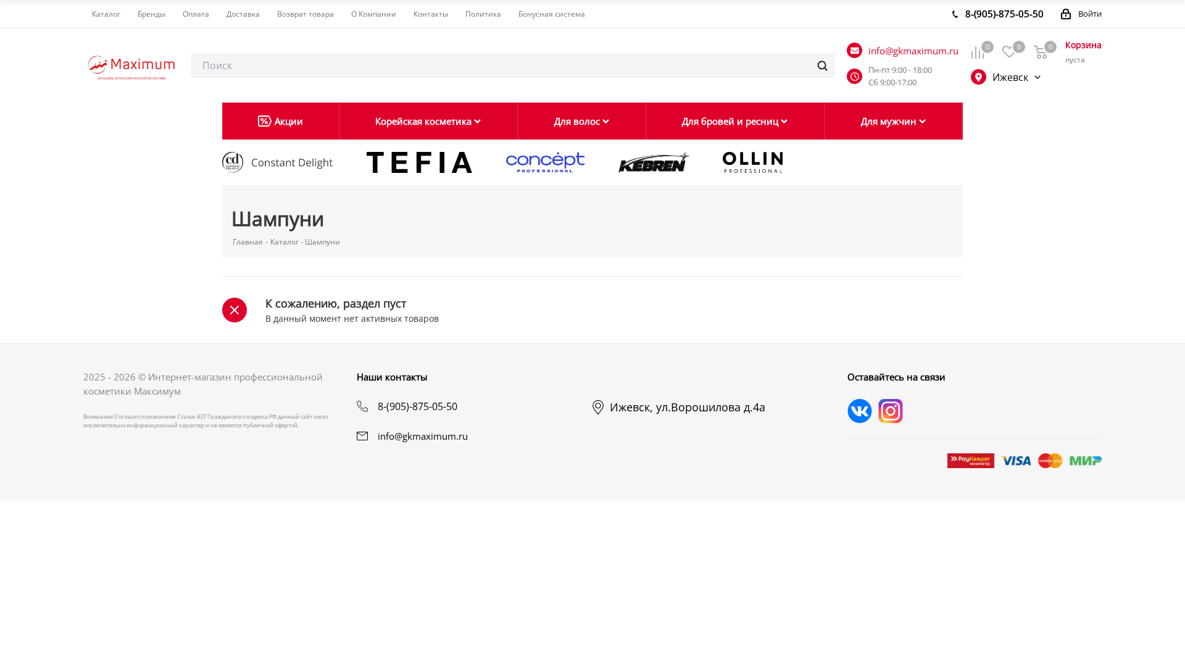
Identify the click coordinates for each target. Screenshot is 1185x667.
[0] (977, 52)
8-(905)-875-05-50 (417, 406)
